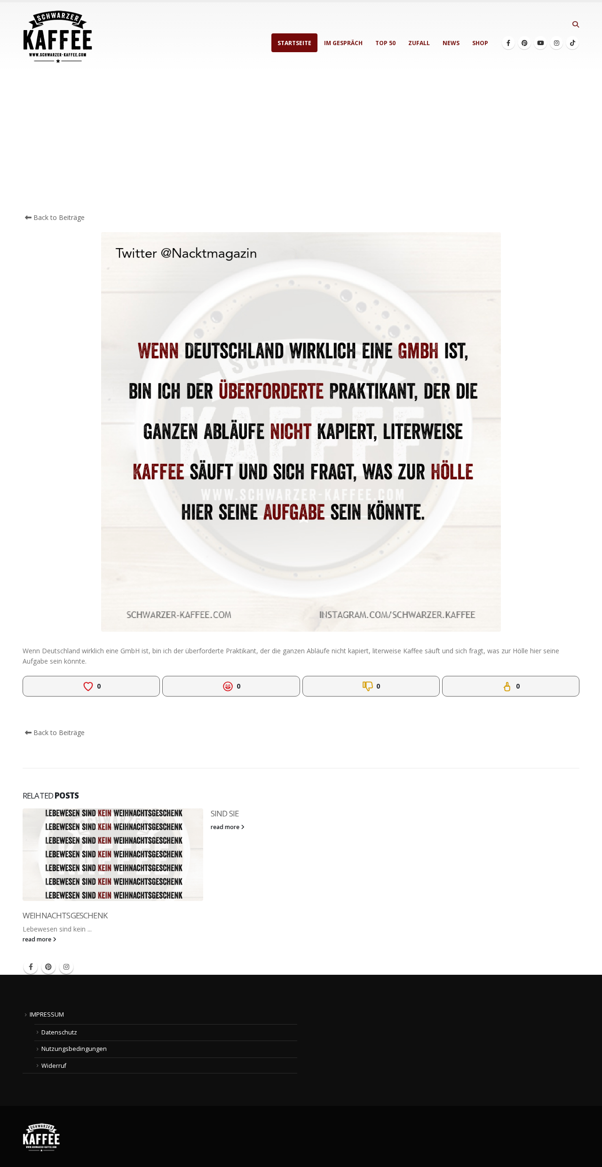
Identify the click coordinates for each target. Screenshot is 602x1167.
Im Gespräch (343, 43)
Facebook (31, 967)
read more (38, 939)
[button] (575, 24)
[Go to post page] (113, 854)
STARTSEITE (294, 43)
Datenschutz (59, 1032)
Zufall (419, 43)
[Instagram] (556, 42)
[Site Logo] (58, 37)
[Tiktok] (572, 42)
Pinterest (48, 967)
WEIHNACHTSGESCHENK (65, 915)
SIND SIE (224, 813)
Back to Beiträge (58, 217)
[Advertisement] (301, 142)
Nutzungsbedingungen (74, 1049)
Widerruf (53, 1066)
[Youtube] (540, 42)
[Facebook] (508, 42)
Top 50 (385, 43)
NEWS (451, 43)
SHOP (480, 43)
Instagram (66, 967)
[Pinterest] (524, 42)
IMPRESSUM (47, 1014)
